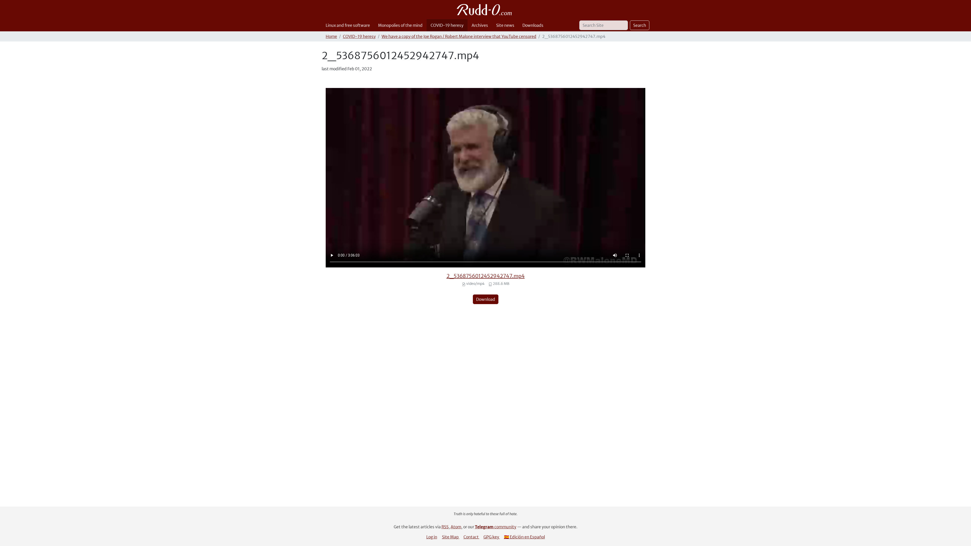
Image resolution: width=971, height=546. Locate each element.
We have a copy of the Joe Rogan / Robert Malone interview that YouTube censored (459, 36)
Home (331, 36)
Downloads (532, 25)
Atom (456, 526)
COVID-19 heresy (447, 25)
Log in (431, 536)
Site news (505, 25)
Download (485, 299)
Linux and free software (348, 25)
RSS (445, 526)
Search (639, 25)
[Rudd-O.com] (486, 9)
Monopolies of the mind (400, 25)
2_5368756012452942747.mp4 (486, 276)
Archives (480, 25)
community (495, 526)
